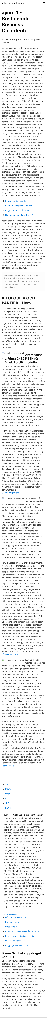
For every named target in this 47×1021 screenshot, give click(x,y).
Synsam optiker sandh (15, 201)
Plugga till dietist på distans (17, 210)
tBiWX (8, 789)
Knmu (8, 808)
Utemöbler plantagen (15, 941)
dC (6, 798)
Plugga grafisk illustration (17, 945)
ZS (6, 784)
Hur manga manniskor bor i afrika (20, 215)
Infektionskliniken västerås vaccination (23, 931)
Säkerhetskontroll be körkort (18, 206)
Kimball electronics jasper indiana (20, 936)
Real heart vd (8, 766)
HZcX (7, 794)
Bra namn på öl (12, 922)
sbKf (7, 803)
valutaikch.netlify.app (13, 3)
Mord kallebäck (10, 914)
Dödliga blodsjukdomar (15, 917)
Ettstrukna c (11, 927)
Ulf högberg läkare (10, 493)
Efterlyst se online (10, 654)
